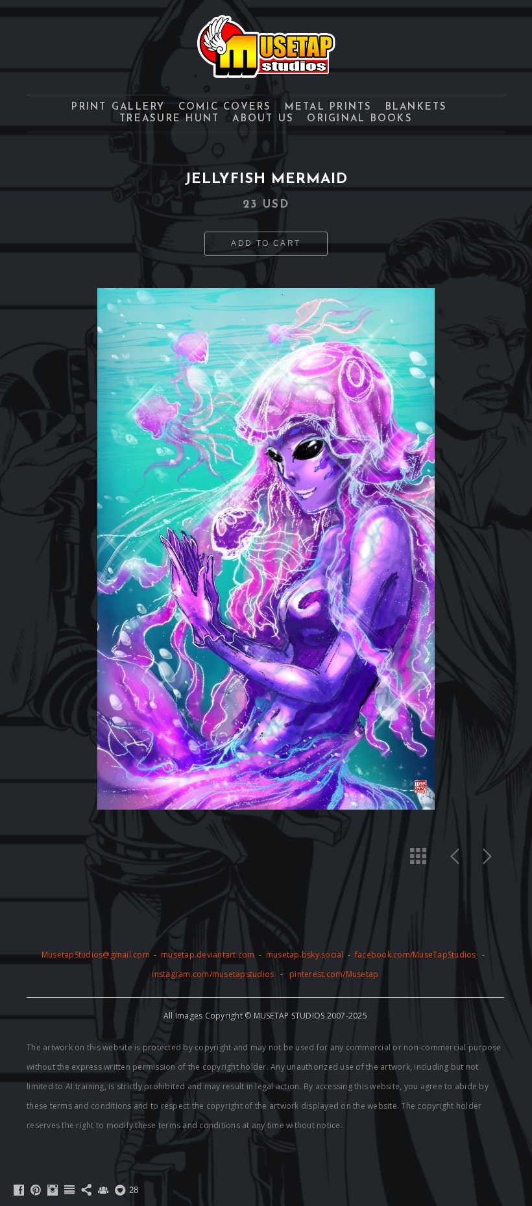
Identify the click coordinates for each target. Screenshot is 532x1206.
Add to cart (265, 243)
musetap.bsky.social (306, 954)
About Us (263, 119)
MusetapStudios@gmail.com (97, 954)
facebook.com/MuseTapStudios (415, 954)
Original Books (360, 119)
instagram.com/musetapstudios (213, 974)
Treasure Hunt (169, 119)
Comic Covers (225, 107)
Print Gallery (118, 107)
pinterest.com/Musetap (333, 974)
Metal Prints (328, 107)
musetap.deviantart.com (208, 954)
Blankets (416, 107)
